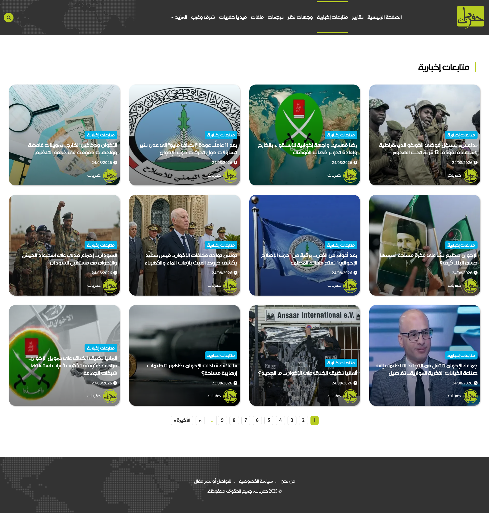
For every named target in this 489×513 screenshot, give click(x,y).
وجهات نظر (300, 17)
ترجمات (275, 17)
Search (8, 17)
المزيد (180, 17)
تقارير (357, 17)
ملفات (257, 17)
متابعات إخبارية (332, 17)
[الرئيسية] (470, 17)
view (475, 88)
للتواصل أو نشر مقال (212, 481)
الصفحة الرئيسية (385, 17)
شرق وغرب (203, 17)
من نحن (288, 481)
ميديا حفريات (233, 17)
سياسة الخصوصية (256, 481)
